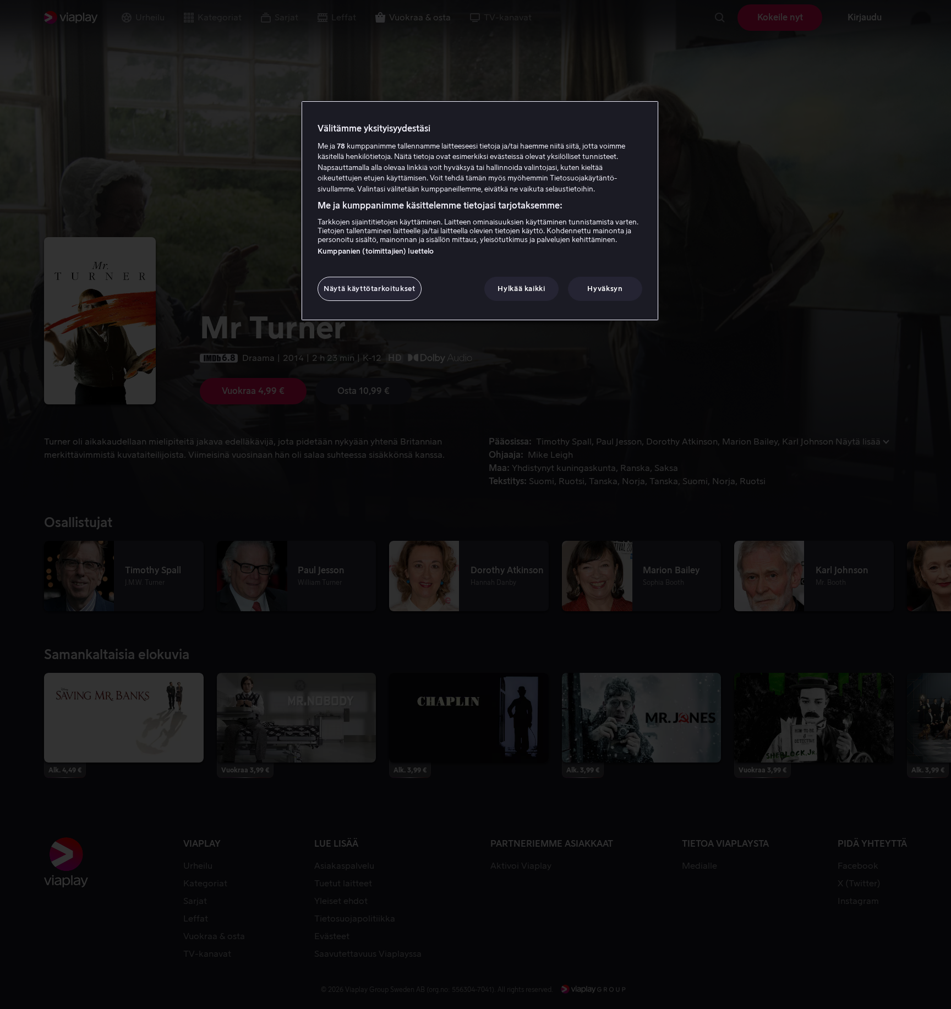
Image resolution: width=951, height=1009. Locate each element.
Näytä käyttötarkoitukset (370, 288)
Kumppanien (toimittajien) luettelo (376, 251)
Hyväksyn (604, 288)
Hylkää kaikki (521, 288)
